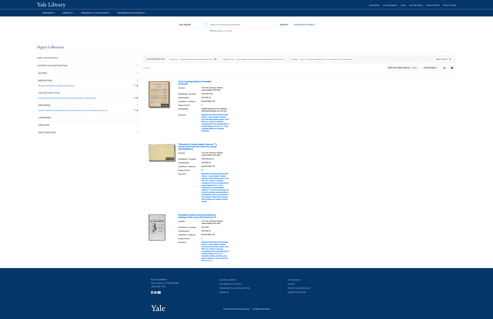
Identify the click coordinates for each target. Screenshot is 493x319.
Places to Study (449, 5)
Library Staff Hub (297, 292)
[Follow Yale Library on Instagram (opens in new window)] (155, 292)
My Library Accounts (230, 284)
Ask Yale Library (416, 5)
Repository (45, 80)
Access (42, 72)
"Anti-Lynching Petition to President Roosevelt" (195, 82)
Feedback (224, 292)
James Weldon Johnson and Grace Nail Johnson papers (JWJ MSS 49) (215, 119)
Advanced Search (304, 24)
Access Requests (390, 5)
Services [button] (67, 13)
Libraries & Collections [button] (94, 13)
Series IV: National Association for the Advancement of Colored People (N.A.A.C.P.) (215, 124)
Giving (291, 284)
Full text (228, 31)
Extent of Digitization (52, 65)
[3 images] (159, 93)
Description (217, 31)
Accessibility (294, 280)
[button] (284, 24)
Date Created (47, 132)
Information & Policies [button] (130, 13)
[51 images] (161, 152)
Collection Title (49, 92)
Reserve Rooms (433, 5)
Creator (43, 124)
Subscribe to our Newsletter (234, 288)
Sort (402, 68)
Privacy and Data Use (299, 288)
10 (430, 68)
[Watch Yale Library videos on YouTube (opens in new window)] (159, 292)
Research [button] (48, 13)
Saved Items (374, 5)
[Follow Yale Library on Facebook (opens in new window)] (152, 292)
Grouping (44, 105)
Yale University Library (68, 5)
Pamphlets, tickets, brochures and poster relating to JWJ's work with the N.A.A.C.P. (197, 216)
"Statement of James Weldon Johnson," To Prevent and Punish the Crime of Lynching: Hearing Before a (197, 146)
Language (44, 117)
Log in (403, 5)
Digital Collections (50, 47)
